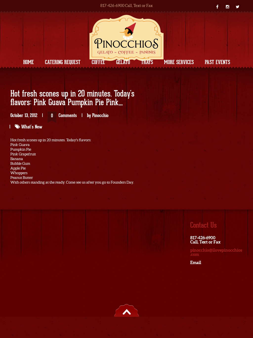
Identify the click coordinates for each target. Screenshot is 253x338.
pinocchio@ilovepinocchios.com (216, 252)
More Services (179, 62)
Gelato (123, 62)
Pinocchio (100, 115)
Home (28, 62)
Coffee (98, 62)
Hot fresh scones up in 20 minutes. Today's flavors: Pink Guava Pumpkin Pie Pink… (72, 98)
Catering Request (63, 62)
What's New (31, 126)
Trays (147, 62)
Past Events (217, 62)
